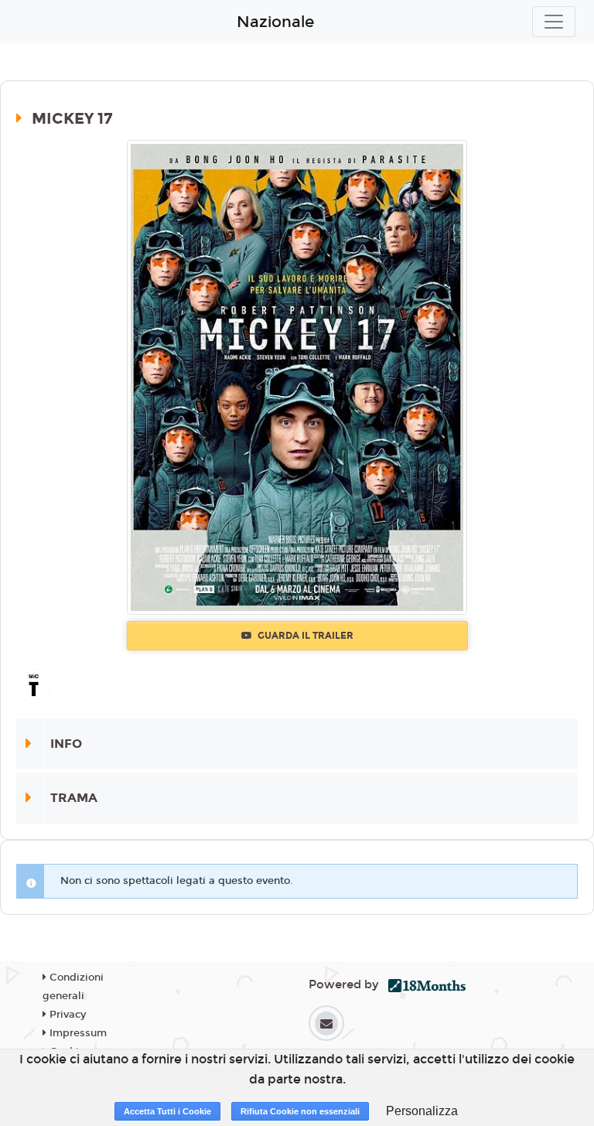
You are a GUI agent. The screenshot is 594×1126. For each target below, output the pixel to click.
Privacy (66, 1014)
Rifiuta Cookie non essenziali (300, 1111)
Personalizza (422, 1110)
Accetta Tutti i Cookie (167, 1111)
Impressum (76, 1033)
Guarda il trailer (304, 635)
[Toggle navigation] (553, 21)
